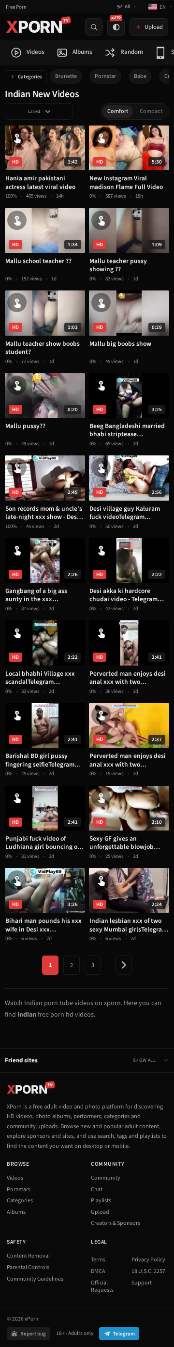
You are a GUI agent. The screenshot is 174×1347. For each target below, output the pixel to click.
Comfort (117, 111)
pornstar (105, 76)
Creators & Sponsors (115, 1223)
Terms (98, 1260)
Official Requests (102, 1287)
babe (140, 76)
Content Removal (28, 1256)
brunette (66, 76)
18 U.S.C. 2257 (148, 1271)
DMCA (98, 1271)
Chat (96, 1189)
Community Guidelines (35, 1279)
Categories (30, 76)
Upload (100, 1212)
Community (105, 1178)
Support (141, 1283)
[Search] (93, 27)
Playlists (101, 1200)
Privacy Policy (148, 1260)
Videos (15, 1178)
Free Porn (16, 7)
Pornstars (18, 1189)
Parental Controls (28, 1267)
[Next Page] (124, 965)
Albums (16, 1212)
